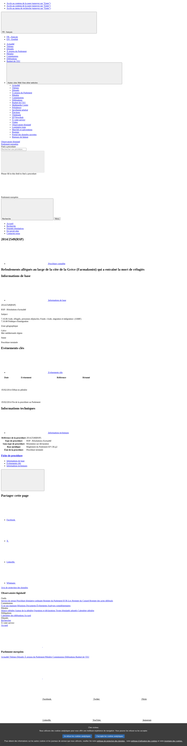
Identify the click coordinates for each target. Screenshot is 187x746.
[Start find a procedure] (22, 162)
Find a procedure (8, 146)
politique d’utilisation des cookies (144, 741)
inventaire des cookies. (173, 741)
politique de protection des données (111, 741)
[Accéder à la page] (61, 399)
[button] (42, 646)
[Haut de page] (22, 480)
